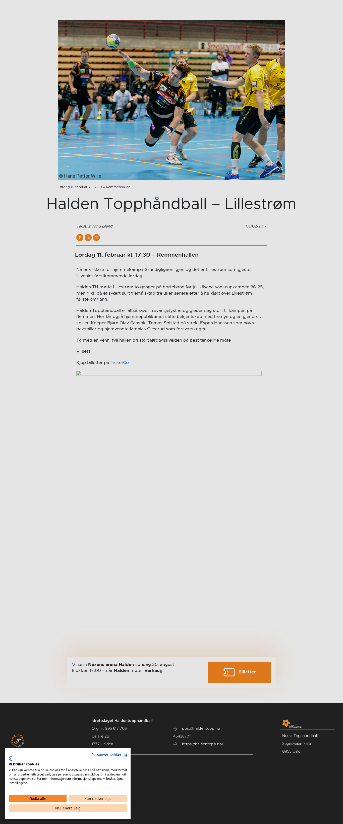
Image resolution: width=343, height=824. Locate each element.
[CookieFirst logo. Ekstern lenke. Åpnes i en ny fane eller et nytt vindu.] (11, 758)
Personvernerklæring (109, 754)
